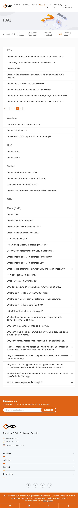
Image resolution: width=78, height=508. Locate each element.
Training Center (67, 34)
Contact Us (56, 6)
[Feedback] (68, 506)
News (34, 5)
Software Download (48, 34)
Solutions (26, 5)
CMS (13, 34)
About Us (49, 6)
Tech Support (21, 34)
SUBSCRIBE (48, 410)
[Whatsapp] (9, 506)
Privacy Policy (48, 501)
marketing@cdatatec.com (15, 445)
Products (17, 5)
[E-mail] (29, 506)
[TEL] (48, 506)
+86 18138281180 (12, 438)
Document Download (33, 34)
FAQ (60, 34)
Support (42, 5)
